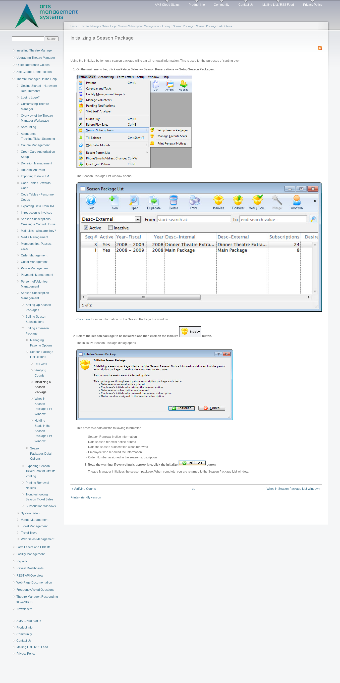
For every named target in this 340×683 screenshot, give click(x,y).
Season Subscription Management (35, 295)
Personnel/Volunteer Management (35, 284)
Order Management (34, 255)
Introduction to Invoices (36, 212)
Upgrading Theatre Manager (35, 57)
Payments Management (37, 275)
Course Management (35, 145)
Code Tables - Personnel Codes (38, 197)
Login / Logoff (30, 97)
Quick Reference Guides (33, 65)
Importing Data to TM (35, 176)
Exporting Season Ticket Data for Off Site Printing (41, 471)
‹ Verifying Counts (84, 488)
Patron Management (35, 268)
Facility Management (30, 554)
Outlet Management (34, 262)
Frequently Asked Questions (35, 589)
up (193, 488)
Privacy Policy (312, 4)
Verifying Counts (40, 373)
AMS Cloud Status (167, 4)
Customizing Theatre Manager (35, 106)
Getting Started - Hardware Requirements (39, 88)
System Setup (30, 513)
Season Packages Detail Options (41, 453)
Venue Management (34, 520)
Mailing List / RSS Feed (278, 4)
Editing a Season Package (37, 331)
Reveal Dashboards (30, 568)
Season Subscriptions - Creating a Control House (38, 221)
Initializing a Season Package (43, 387)
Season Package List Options (41, 354)
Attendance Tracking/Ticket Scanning (38, 136)
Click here (83, 319)
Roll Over (41, 364)
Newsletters (24, 609)
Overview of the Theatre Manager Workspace (37, 118)
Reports (21, 561)
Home (74, 26)
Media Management (34, 237)
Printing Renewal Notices (37, 485)
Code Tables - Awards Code (36, 185)
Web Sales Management (37, 539)
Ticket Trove (29, 533)
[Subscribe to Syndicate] (320, 47)
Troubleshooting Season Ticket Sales (39, 497)
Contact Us (245, 4)
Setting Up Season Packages (38, 307)
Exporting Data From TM (37, 206)
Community (221, 4)
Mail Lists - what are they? (38, 231)
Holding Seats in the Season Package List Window (43, 431)
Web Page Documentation (34, 582)
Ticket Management (34, 526)
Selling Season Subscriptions (36, 319)
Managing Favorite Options (41, 343)
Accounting (28, 127)
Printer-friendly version (85, 497)
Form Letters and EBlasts (33, 547)
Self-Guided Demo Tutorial (34, 72)
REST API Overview (29, 575)
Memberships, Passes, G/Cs (36, 246)
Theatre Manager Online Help (36, 79)
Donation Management (36, 163)
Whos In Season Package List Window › (293, 488)
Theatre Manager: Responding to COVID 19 (37, 599)
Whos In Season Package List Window (43, 406)
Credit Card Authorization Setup (38, 154)
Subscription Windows (41, 506)
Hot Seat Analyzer (33, 170)
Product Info (197, 4)
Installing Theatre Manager (34, 50)
